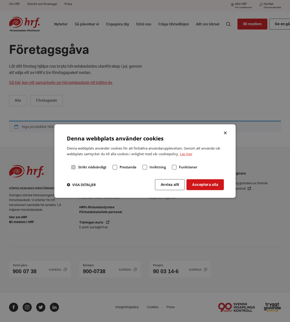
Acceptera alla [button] (205, 184)
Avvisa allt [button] (170, 184)
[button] (81, 184)
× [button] (225, 132)
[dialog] (145, 161)
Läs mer (186, 153)
